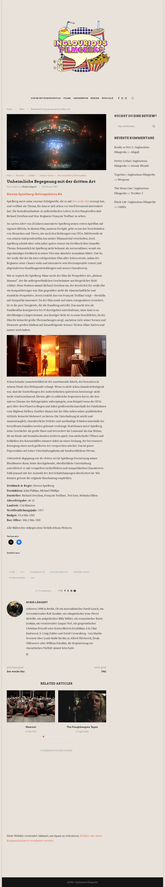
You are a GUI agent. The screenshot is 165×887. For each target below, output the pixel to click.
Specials (107, 98)
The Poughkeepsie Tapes (82, 727)
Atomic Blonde (140, 166)
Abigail (135, 152)
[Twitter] (122, 98)
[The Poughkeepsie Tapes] (82, 706)
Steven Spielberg (17, 578)
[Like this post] (61, 590)
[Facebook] (118, 98)
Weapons (123, 179)
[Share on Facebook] (65, 590)
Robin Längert (29, 186)
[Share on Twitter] (68, 590)
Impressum (80, 98)
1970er (12, 572)
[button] (11, 713)
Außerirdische (37, 572)
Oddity (122, 207)
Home (9, 109)
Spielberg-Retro (81, 572)
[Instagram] (126, 98)
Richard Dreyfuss (59, 572)
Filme (67, 98)
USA (32, 578)
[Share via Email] (75, 590)
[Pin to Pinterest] (71, 590)
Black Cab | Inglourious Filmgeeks (134, 202)
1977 (22, 572)
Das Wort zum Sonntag (46, 98)
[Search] (132, 98)
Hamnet (31, 727)
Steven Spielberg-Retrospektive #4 (34, 194)
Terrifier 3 (137, 193)
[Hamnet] (31, 706)
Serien (95, 98)
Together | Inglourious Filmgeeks (134, 174)
